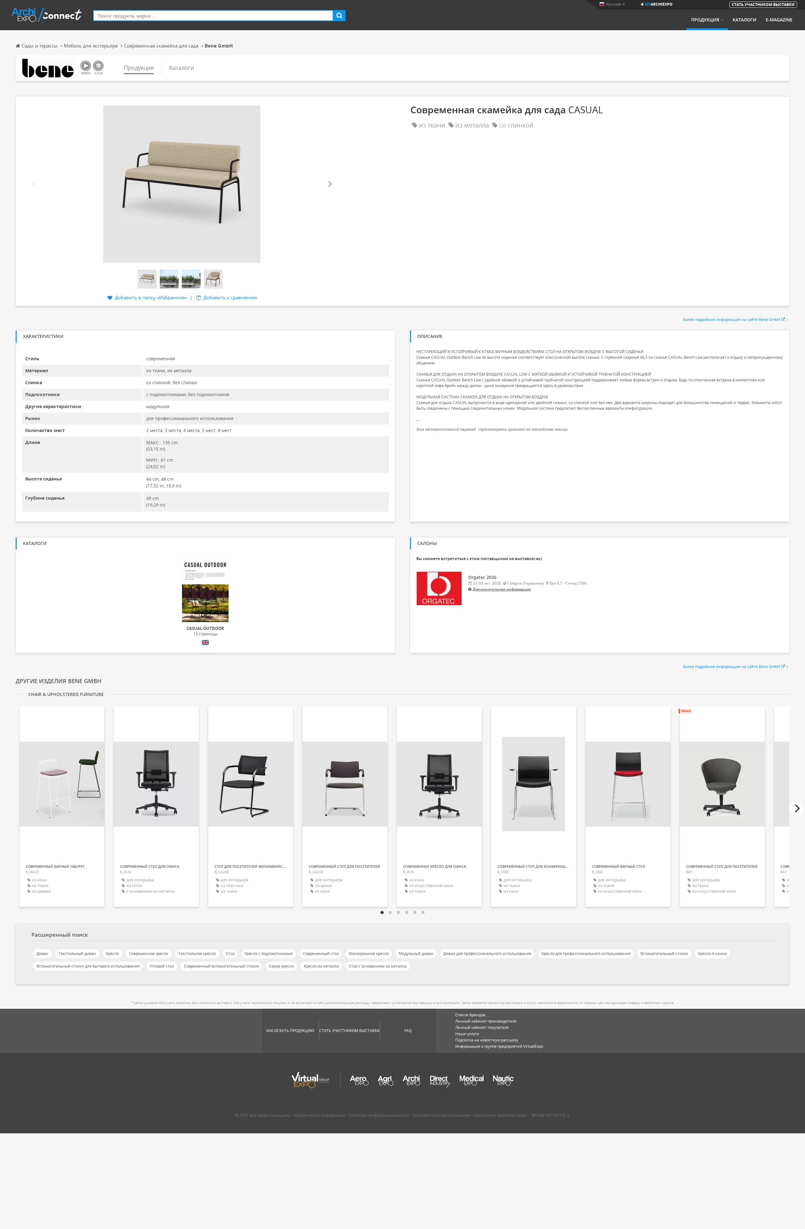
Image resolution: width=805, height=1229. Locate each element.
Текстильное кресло (197, 953)
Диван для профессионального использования (487, 953)
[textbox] (213, 15)
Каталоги (744, 20)
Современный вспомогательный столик (221, 966)
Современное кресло (148, 953)
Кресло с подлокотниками (269, 953)
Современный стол (321, 953)
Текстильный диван (77, 953)
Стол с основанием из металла (378, 966)
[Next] (329, 184)
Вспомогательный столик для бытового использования (88, 966)
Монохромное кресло (369, 953)
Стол (230, 953)
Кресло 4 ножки (712, 953)
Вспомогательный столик (664, 953)
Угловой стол (162, 966)
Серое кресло (281, 966)
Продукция (705, 20)
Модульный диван (416, 953)
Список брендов (470, 1015)
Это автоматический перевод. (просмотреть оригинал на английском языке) (492, 429)
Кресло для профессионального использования (585, 953)
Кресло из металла (321, 966)
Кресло (112, 953)
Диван (42, 953)
